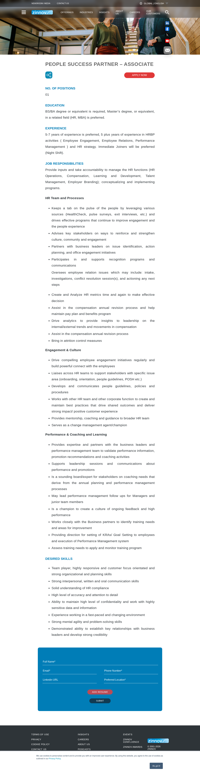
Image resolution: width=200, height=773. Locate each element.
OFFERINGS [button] (67, 12)
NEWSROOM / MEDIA (41, 3)
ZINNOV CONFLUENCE (131, 740)
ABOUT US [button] (119, 12)
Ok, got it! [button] (156, 765)
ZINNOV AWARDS (132, 747)
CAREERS (83, 739)
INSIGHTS (83, 734)
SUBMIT (100, 701)
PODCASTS (84, 749)
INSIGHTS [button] (104, 12)
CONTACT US (63, 3)
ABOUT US (84, 744)
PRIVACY (36, 739)
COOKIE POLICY (40, 744)
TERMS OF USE (40, 734)
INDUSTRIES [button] (86, 12)
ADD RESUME (100, 692)
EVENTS (127, 734)
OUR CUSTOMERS (153, 12)
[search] (167, 12)
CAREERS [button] (135, 12)
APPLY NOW (139, 75)
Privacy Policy (55, 758)
